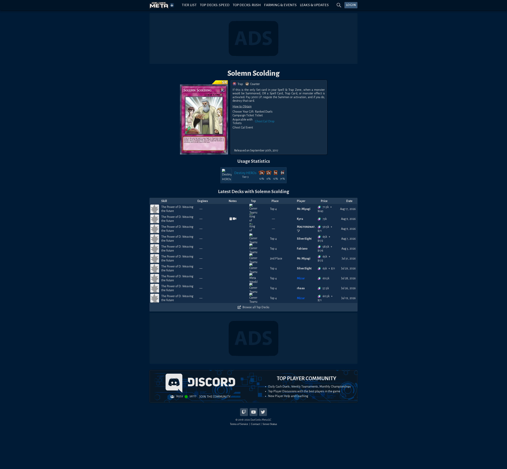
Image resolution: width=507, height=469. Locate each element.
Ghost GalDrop (264, 121)
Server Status (270, 424)
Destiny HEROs (245, 173)
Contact (255, 424)
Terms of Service (239, 424)
